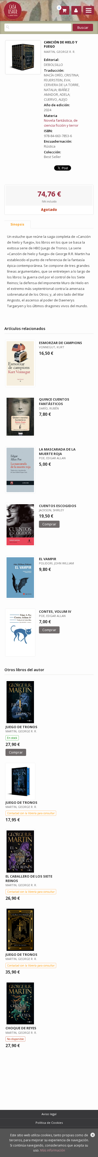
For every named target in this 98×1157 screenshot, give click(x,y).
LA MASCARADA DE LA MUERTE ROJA (57, 451)
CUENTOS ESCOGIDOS (57, 505)
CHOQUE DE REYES (20, 1028)
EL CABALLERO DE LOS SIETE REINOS (28, 878)
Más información (52, 1150)
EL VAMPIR (47, 559)
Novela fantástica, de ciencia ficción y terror (61, 123)
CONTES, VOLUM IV (55, 611)
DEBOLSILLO (53, 64)
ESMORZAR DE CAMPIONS (60, 342)
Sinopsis (17, 224)
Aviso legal (49, 1114)
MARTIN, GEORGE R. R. (59, 52)
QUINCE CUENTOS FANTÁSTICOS (54, 401)
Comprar (49, 524)
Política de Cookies (49, 1123)
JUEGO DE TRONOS (21, 726)
